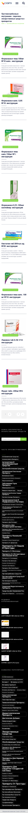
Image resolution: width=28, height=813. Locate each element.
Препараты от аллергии (7, 773)
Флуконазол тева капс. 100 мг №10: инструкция (13, 295)
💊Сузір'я (6, 3)
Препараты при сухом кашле (10, 568)
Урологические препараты (11, 805)
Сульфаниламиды (7, 802)
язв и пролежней (19, 593)
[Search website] (24, 3)
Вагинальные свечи (7, 475)
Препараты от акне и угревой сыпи (10, 540)
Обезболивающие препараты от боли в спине (12, 504)
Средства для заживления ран (13, 591)
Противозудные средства (9, 580)
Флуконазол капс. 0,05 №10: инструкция (11, 101)
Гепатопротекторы (8, 699)
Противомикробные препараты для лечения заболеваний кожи (11, 583)
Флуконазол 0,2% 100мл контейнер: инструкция (12, 206)
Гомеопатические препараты (8, 705)
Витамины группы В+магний (9, 687)
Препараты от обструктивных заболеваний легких (13, 555)
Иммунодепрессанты (8, 488)
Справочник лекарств (9, 800)
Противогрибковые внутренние (11, 792)
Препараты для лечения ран (8, 519)
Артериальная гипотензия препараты (11, 472)
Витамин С (5, 682)
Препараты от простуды (13, 784)
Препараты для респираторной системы (11, 526)
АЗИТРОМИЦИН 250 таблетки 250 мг (12, 639)
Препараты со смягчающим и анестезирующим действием (12, 571)
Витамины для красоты (8, 690)
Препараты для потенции (9, 522)
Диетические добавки (11, 718)
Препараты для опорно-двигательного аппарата (12, 763)
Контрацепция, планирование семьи (10, 725)
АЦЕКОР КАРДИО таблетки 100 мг (11, 651)
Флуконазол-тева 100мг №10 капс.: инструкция (12, 60)
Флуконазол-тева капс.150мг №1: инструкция (9, 154)
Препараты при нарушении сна (8, 563)
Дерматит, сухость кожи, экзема (10, 710)
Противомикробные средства (11, 794)
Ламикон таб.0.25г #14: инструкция (12, 341)
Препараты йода (6, 532)
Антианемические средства (10, 456)
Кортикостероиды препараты (11, 497)
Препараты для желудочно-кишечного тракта (11, 748)
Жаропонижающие (7, 480)
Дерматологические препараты (11, 714)
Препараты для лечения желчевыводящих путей (13, 515)
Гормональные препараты (11, 708)
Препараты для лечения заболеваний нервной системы (12, 752)
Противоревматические (9, 797)
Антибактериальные (7, 677)
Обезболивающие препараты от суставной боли (12, 511)
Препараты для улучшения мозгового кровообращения (12, 530)
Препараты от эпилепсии (9, 786)
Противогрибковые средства (11, 573)
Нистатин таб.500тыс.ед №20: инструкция (12, 244)
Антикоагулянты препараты (10, 459)
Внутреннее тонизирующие (8, 692)
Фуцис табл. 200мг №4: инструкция (12, 392)
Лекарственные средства (10, 733)
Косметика (6, 728)
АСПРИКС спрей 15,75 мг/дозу (10, 662)
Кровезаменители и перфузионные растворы (13, 501)
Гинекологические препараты (13, 702)
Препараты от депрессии (9, 542)
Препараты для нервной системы (13, 759)
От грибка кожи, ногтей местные (11, 744)
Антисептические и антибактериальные (12, 679)
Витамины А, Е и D (17, 682)
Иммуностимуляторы (8, 490)
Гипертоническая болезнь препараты (11, 478)
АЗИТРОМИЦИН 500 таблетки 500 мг (12, 627)
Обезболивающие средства (13, 742)
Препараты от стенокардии (9, 558)
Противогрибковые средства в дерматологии (13, 577)
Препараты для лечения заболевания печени (12, 517)
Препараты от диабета (7, 778)
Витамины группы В (9, 685)
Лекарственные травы (7, 736)
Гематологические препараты (9, 696)
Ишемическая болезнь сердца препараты (11, 493)
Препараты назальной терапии (12, 537)
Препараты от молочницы (11, 551)
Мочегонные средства (9, 739)
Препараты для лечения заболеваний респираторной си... (11, 755)
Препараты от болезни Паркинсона (10, 775)
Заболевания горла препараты (9, 484)
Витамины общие (21, 690)
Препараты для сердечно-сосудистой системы (12, 769)
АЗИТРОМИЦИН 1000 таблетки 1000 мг (12, 616)
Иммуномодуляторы (9, 721)
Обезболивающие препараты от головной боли (12, 507)
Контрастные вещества (7, 723)
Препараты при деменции (9, 560)
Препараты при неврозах (8, 565)
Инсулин (19, 490)
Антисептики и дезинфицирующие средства (10, 464)
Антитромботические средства (13, 468)
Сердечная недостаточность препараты (13, 587)
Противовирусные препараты (12, 789)
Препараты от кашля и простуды (13, 547)
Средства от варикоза (8, 593)
